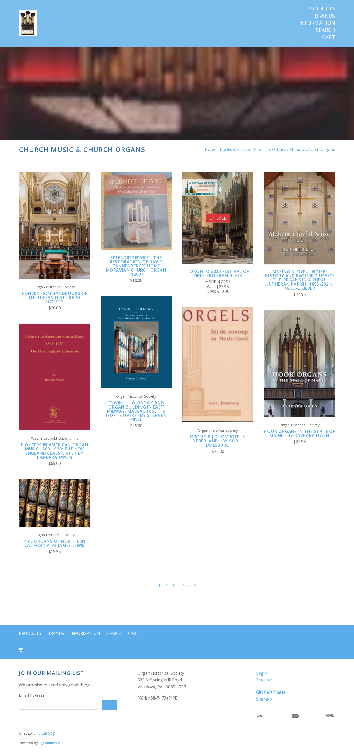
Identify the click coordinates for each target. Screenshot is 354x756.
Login (261, 673)
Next (187, 585)
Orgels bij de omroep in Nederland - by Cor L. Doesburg (218, 441)
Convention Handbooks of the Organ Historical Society (54, 297)
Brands (325, 15)
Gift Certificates (271, 692)
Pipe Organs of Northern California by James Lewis (54, 543)
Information (317, 22)
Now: (212, 291)
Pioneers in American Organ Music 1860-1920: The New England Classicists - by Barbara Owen (54, 451)
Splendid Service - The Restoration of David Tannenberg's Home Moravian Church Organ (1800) (136, 266)
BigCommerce (49, 742)
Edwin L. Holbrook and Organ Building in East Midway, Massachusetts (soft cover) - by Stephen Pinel (136, 411)
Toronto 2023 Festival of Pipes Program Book (218, 273)
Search (325, 30)
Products (321, 8)
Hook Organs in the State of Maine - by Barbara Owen (299, 433)
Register (264, 680)
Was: (211, 286)
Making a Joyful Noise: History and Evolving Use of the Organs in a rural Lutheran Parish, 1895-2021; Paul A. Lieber (299, 280)
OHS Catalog (44, 733)
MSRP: (211, 282)
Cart (328, 37)
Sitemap (264, 699)
